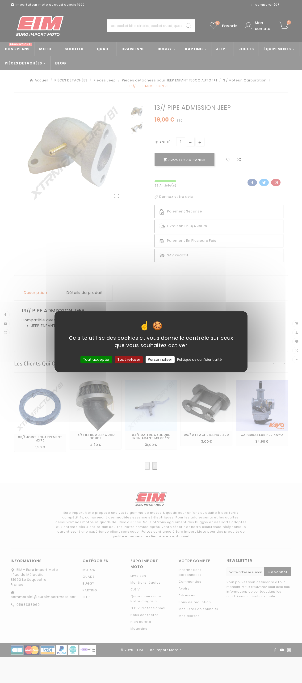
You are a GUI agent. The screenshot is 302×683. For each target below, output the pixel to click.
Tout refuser (128, 359)
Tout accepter (96, 359)
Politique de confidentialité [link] (199, 359)
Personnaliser (160, 359)
